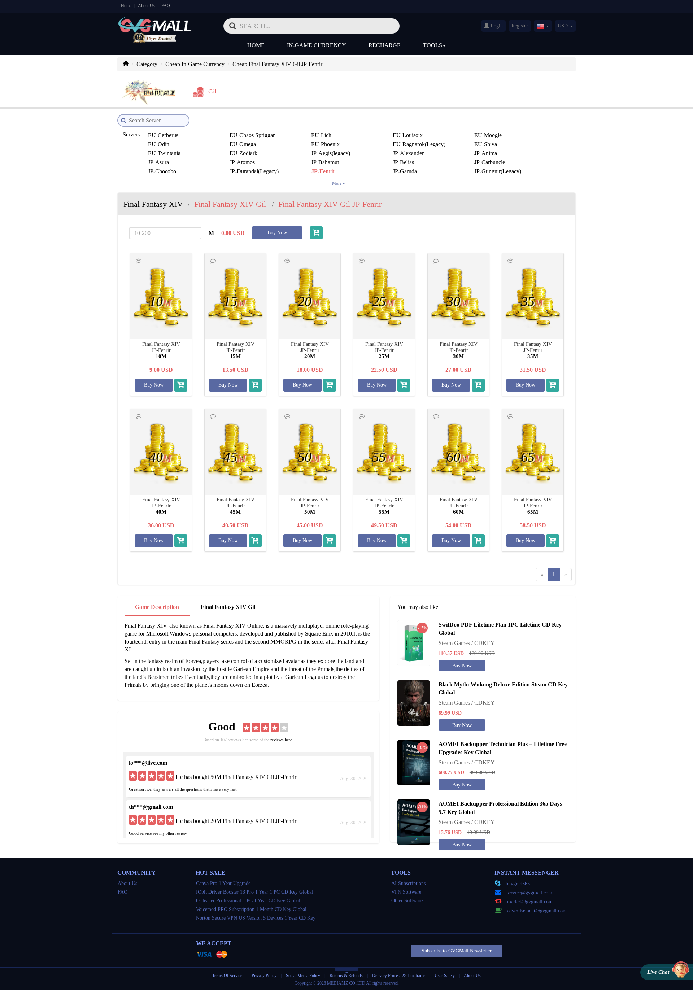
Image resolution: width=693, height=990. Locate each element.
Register (519, 26)
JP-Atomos (242, 162)
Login (496, 26)
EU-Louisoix (408, 135)
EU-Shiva (485, 144)
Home (126, 5)
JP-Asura (158, 162)
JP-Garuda (405, 171)
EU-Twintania (164, 153)
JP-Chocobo (162, 171)
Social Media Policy (303, 975)
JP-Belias (403, 162)
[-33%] (413, 762)
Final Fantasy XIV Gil (228, 607)
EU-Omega (243, 144)
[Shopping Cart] (316, 232)
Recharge (385, 45)
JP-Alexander (408, 153)
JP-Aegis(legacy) (330, 153)
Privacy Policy (265, 975)
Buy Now (277, 232)
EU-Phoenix (325, 144)
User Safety (445, 975)
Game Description (157, 607)
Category (146, 64)
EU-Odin (158, 144)
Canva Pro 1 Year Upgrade (223, 883)
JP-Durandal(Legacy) (254, 171)
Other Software (407, 900)
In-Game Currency (316, 45)
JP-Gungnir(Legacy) (497, 171)
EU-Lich (321, 135)
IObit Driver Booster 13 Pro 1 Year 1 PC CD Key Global (254, 892)
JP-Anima (485, 153)
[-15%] (413, 643)
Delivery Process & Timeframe (398, 975)
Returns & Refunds (346, 975)
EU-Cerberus (163, 135)
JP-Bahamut (325, 162)
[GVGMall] (155, 24)
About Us (146, 5)
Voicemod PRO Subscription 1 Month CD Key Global (251, 909)
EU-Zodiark (243, 153)
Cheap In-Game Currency (195, 64)
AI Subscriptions (408, 883)
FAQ (165, 5)
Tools (432, 45)
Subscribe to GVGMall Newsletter (457, 951)
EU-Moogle (488, 135)
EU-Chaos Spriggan (253, 135)
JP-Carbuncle (489, 162)
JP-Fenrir (323, 171)
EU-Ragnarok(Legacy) (419, 144)
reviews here (281, 739)
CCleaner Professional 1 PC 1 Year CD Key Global (248, 900)
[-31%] (413, 822)
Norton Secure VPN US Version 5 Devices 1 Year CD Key (255, 918)
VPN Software (406, 892)
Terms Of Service (227, 975)
